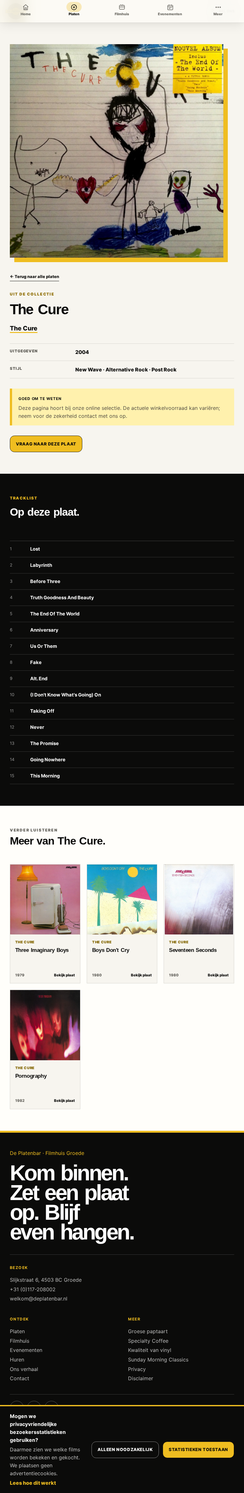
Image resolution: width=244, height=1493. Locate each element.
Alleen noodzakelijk (125, 1449)
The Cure (23, 328)
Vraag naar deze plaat (46, 443)
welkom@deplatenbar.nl (38, 1298)
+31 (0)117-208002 (33, 1289)
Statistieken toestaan (198, 1449)
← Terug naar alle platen (34, 276)
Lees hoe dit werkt (33, 1483)
